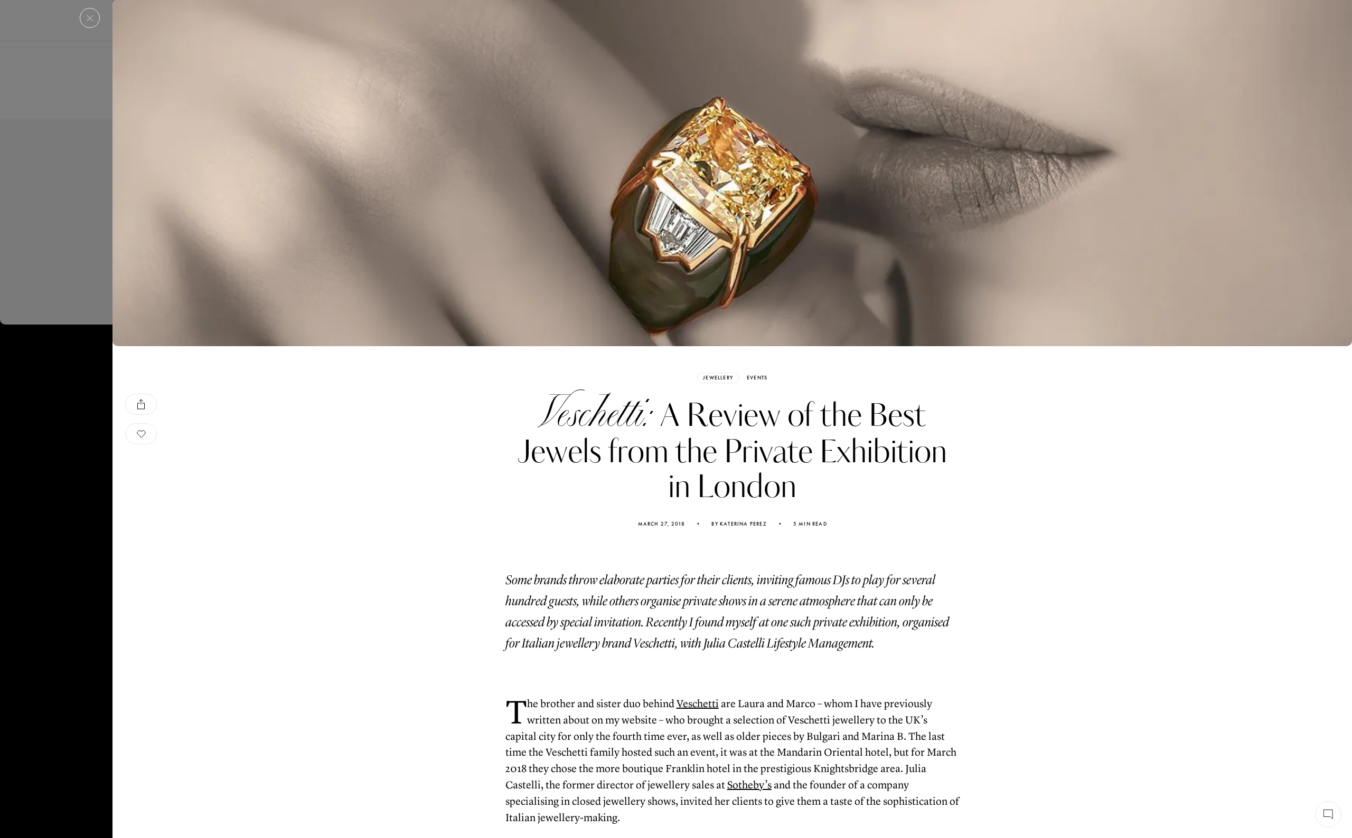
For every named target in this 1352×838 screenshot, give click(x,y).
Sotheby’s (749, 785)
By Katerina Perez (738, 524)
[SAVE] (141, 433)
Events (757, 378)
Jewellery (718, 377)
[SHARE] (141, 404)
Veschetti (698, 703)
